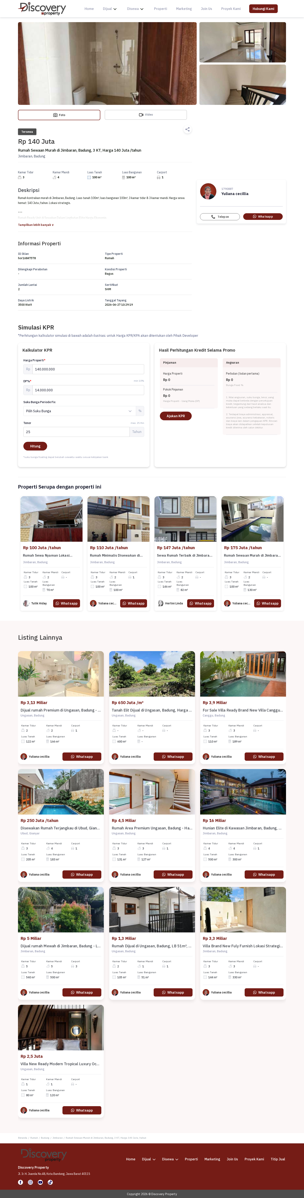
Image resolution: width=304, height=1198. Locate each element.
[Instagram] (30, 1182)
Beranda (22, 1137)
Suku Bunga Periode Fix (39, 402)
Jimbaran (58, 1137)
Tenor (83, 423)
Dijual (107, 9)
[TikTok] (50, 1182)
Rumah (34, 1137)
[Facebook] (20, 1182)
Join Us (206, 9)
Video (148, 114)
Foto (61, 115)
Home (89, 9)
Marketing (184, 9)
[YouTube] (40, 1182)
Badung (45, 1137)
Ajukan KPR (176, 416)
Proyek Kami (231, 9)
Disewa (133, 9)
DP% (27, 381)
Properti (160, 9)
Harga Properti (34, 360)
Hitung (35, 446)
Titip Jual (278, 1159)
